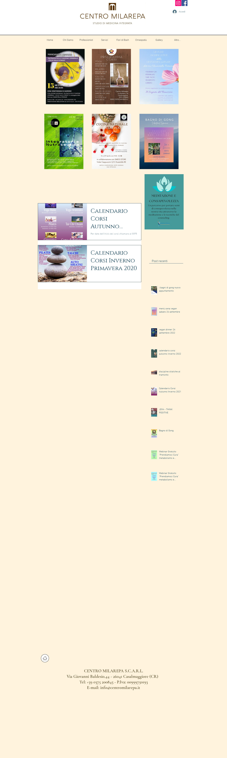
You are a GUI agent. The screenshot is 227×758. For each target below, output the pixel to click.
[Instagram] (178, 3)
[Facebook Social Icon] (184, 3)
